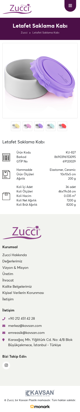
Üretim (7, 274)
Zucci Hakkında (14, 255)
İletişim (8, 299)
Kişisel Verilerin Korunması (23, 293)
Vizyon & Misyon (15, 268)
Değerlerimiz (12, 261)
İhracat (8, 280)
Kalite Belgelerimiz (17, 286)
